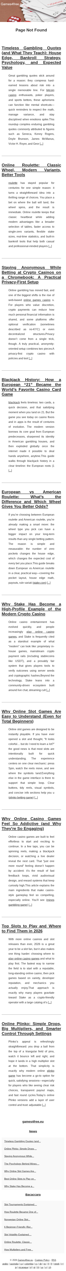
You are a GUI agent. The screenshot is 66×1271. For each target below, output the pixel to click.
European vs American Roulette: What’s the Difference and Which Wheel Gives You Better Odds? (31, 499)
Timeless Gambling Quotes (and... (22, 1141)
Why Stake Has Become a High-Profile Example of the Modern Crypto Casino (31, 609)
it (62, 1264)
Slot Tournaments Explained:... (20, 1204)
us (42, 1267)
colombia (29, 1264)
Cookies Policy (42, 1260)
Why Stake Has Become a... (19, 1186)
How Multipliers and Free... (18, 1249)
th (38, 1267)
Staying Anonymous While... (19, 1156)
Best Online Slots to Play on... (20, 1178)
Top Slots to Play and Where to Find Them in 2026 (31, 928)
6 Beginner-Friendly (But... (18, 1227)
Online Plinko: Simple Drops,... (20, 1148)
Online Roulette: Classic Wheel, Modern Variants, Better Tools (31, 170)
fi (48, 1264)
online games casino (37, 300)
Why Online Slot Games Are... (20, 1171)
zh (50, 1267)
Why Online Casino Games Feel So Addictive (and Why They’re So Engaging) (31, 823)
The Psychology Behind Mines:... (21, 1163)
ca (21, 1264)
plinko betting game (21, 797)
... (41, 143)
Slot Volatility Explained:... (17, 1234)
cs (36, 1264)
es (45, 1264)
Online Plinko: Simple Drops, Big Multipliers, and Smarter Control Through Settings (31, 1028)
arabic (5, 1264)
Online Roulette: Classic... (18, 1242)
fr (51, 1264)
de (40, 1264)
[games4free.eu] (33, 11)
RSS (54, 1260)
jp (16, 1267)
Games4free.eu (25, 1260)
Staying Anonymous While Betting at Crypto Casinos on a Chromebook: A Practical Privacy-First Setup (31, 274)
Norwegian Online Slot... (17, 1219)
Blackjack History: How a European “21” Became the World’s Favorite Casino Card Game (31, 386)
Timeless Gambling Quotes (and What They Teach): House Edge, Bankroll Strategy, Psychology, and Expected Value (31, 58)
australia (14, 1264)
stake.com (39, 582)
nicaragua (23, 1267)
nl (31, 1267)
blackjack (14, 402)
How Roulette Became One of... (21, 1212)
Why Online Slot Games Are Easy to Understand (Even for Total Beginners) (31, 716)
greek (57, 1264)
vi (46, 1267)
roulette (12, 182)
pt (34, 1267)
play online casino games (23, 958)
